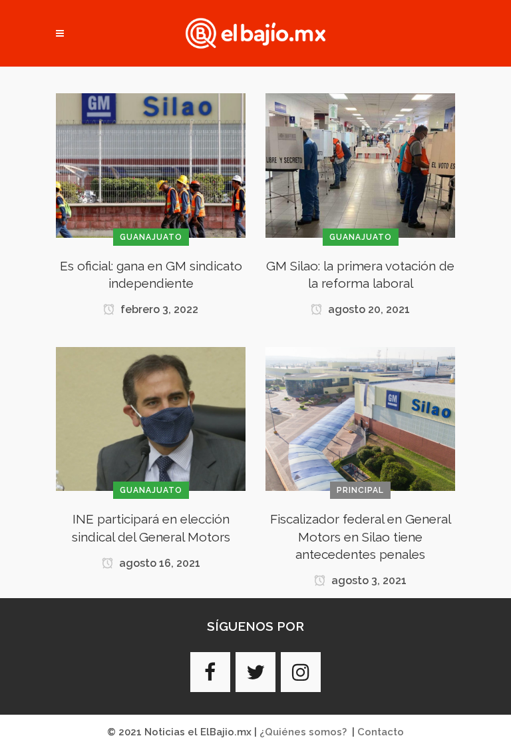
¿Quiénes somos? (303, 732)
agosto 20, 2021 (367, 309)
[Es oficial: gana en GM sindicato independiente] (151, 165)
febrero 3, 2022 (158, 309)
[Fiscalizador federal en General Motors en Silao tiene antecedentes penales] (360, 418)
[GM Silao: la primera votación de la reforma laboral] (360, 165)
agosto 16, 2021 (158, 563)
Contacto (380, 732)
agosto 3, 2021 (368, 580)
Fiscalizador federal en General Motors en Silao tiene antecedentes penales (360, 536)
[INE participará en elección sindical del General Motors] (151, 418)
